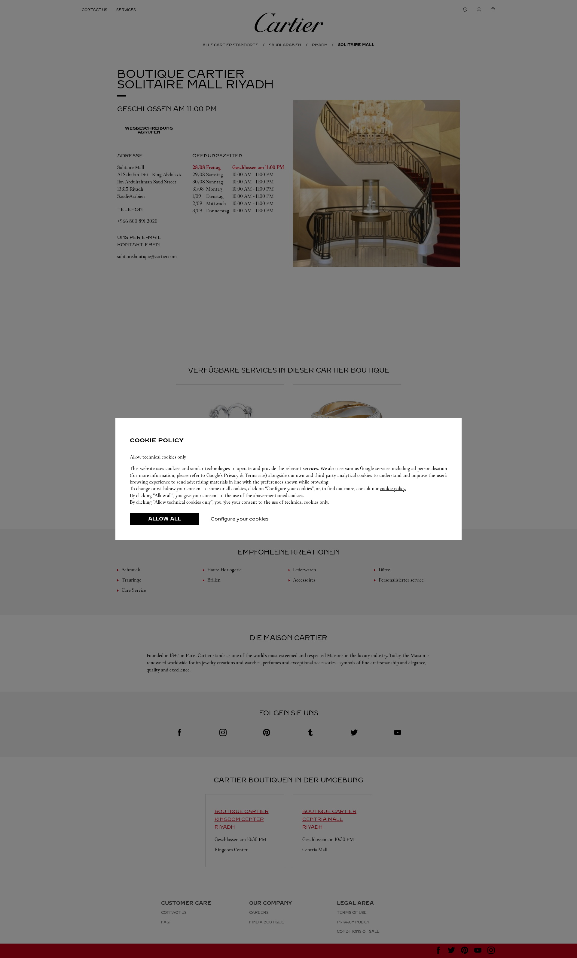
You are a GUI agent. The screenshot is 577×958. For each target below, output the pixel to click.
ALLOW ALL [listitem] (164, 519)
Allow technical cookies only (158, 457)
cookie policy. (393, 488)
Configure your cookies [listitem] (240, 519)
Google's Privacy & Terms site (236, 475)
